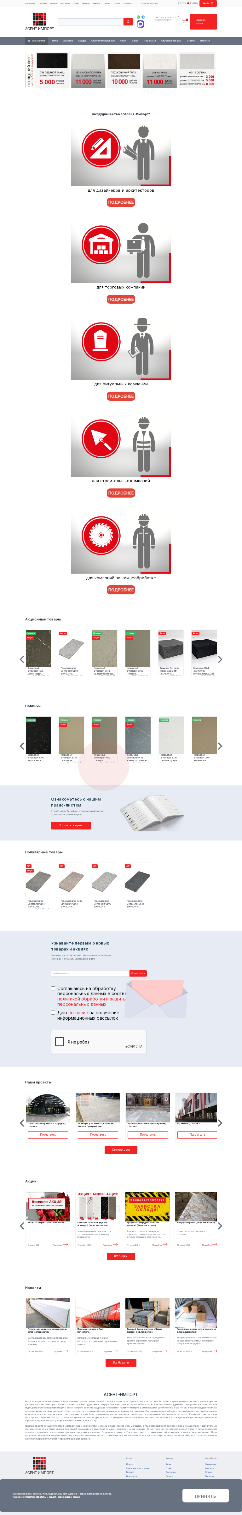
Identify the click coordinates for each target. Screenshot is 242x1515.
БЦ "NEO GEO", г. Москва (188, 1123)
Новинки (33, 706)
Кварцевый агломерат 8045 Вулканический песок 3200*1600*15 (104, 671)
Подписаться (138, 973)
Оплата (53, 3)
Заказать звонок (200, 22)
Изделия (205, 40)
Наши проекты (38, 1082)
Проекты (85, 3)
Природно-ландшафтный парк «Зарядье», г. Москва (47, 1125)
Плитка (54, 40)
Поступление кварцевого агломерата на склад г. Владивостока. (47, 1330)
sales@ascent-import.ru (163, 20)
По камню (190, 40)
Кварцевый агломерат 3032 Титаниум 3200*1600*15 (135, 671)
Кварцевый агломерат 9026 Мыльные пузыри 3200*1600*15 (169, 758)
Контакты (128, 3)
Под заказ (65, 3)
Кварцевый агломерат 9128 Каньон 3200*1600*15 (137, 758)
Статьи (117, 3)
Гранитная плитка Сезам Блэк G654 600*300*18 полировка (135, 904)
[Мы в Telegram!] (143, 17)
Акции (75, 3)
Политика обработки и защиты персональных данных (53, 1497)
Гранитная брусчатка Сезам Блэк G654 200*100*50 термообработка (169, 671)
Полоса (134, 40)
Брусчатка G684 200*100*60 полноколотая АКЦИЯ (203, 671)
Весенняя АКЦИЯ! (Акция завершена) (46, 1222)
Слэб (123, 40)
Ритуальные (150, 40)
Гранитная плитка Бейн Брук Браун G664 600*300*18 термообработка (71, 904)
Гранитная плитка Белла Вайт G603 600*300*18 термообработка (69, 671)
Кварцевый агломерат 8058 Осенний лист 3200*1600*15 (69, 758)
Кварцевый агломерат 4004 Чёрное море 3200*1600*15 (36, 758)
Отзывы (107, 3)
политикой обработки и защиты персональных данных (91, 1001)
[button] (72, 94)
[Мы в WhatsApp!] (138, 17)
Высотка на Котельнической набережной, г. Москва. (147, 1125)
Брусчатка (68, 40)
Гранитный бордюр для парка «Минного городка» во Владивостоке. (144, 1330)
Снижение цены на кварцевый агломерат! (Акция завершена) (93, 1224)
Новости (96, 3)
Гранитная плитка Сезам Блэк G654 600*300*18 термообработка (36, 904)
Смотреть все (121, 1149)
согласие (78, 1012)
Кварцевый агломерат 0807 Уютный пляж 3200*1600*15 (202, 758)
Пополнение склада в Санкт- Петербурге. (91, 1330)
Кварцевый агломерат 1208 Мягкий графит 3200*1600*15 (35, 671)
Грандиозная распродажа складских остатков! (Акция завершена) (143, 1224)
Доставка (43, 3)
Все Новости (121, 1362)
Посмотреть (48, 1134)
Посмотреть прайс (71, 825)
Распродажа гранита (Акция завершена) (196, 1222)
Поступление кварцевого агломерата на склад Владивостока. (196, 1330)
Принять (205, 1496)
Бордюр (82, 40)
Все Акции (121, 1256)
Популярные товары (44, 852)
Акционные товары (171, 40)
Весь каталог (38, 40)
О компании (30, 3)
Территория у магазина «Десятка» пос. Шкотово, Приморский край (96, 1125)
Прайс (206, 3)
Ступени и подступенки (103, 40)
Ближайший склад (149, 3)
